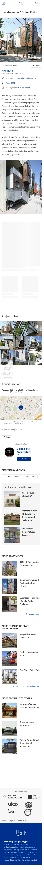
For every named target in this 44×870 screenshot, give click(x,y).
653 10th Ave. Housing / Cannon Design (30, 564)
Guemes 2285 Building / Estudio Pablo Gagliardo (29, 601)
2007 (13, 83)
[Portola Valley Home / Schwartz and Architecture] (9, 746)
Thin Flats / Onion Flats (30, 670)
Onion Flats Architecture (26, 78)
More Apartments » (33, 614)
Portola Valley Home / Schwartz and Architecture (29, 743)
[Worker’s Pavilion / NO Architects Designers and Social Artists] (12, 517)
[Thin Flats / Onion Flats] (9, 676)
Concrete (7, 476)
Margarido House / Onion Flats (28, 636)
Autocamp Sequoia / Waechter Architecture (29, 706)
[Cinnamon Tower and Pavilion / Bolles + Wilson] (9, 586)
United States (22, 73)
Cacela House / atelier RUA (28, 494)
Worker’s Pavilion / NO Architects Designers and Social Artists (30, 515)
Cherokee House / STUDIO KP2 (27, 724)
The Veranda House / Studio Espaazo (28, 532)
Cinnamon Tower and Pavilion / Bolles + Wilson (29, 583)
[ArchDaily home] (21, 3)
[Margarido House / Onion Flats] (9, 640)
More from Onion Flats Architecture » (26, 686)
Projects (18, 476)
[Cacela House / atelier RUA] (12, 499)
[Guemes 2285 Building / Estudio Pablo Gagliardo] (9, 604)
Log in (37, 3)
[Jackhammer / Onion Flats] (20, 328)
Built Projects (30, 476)
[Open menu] (3, 3)
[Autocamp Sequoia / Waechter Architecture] (9, 710)
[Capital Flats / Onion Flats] (9, 658)
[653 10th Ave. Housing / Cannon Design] (9, 568)
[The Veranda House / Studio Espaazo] (12, 535)
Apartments (7, 71)
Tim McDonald (24, 87)
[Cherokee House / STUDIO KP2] (9, 728)
